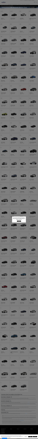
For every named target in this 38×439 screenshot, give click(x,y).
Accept (35, 436)
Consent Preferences (4, 438)
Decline (30, 436)
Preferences (26, 436)
